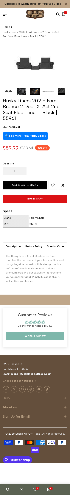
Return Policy (33, 246)
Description (13, 246)
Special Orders (56, 246)
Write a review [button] (35, 336)
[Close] (65, 4)
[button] (53, 185)
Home (6, 27)
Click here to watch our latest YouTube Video (32, 3)
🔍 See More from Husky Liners (25, 135)
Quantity (8, 163)
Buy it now (35, 198)
